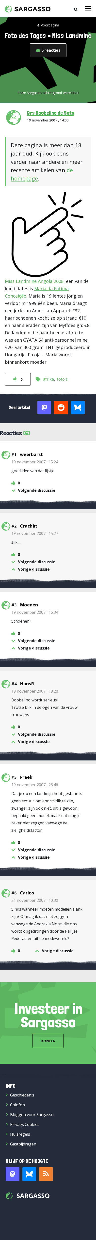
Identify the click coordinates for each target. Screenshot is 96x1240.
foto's (62, 379)
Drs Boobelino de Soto (50, 112)
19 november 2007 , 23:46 (34, 784)
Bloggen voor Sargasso (32, 1114)
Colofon (17, 1105)
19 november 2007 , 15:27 (34, 533)
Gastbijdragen (23, 1144)
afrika (48, 379)
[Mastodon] (12, 1174)
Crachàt (28, 526)
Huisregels (20, 1134)
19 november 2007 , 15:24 (34, 462)
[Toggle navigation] (88, 8)
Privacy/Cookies (24, 1124)
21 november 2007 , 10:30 (34, 900)
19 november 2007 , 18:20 (34, 691)
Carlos (27, 893)
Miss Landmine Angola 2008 (34, 281)
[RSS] (46, 1174)
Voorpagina (50, 25)
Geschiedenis (22, 1095)
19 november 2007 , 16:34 (34, 612)
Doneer (48, 1040)
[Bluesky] (29, 1174)
